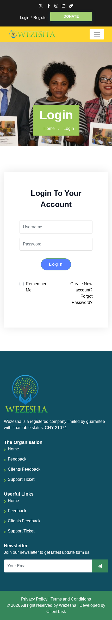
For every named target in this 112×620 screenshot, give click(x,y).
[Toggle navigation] (97, 34)
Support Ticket (21, 479)
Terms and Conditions (71, 599)
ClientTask (56, 611)
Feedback (17, 459)
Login (24, 17)
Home (49, 128)
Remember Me (36, 287)
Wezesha (67, 605)
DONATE (71, 16)
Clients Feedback (24, 469)
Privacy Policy (34, 599)
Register (40, 17)
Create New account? (81, 287)
